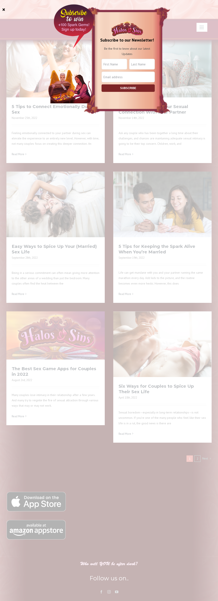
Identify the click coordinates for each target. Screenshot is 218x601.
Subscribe (128, 88)
